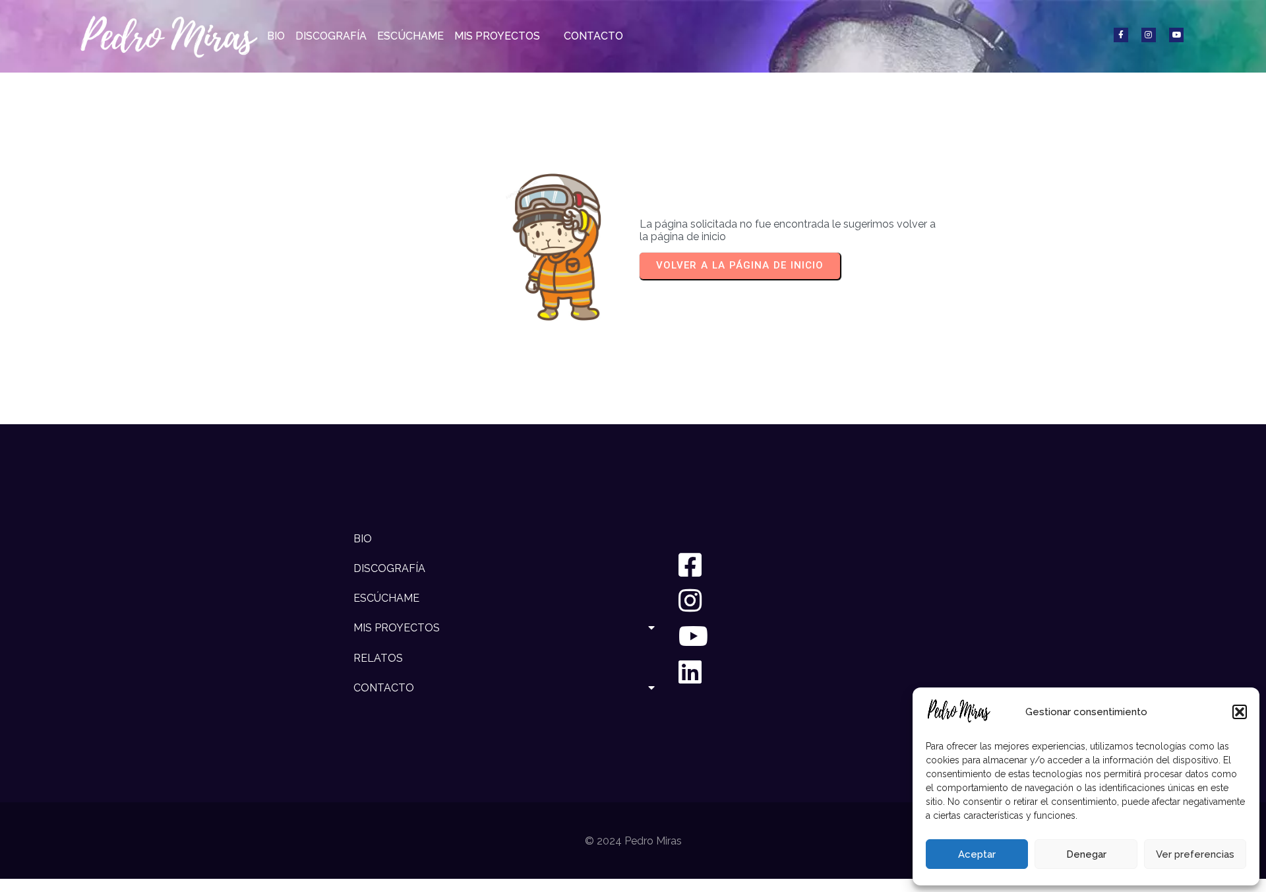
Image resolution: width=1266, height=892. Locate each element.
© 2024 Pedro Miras (633, 841)
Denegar (1086, 854)
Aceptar (977, 854)
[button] (1239, 711)
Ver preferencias (1195, 854)
